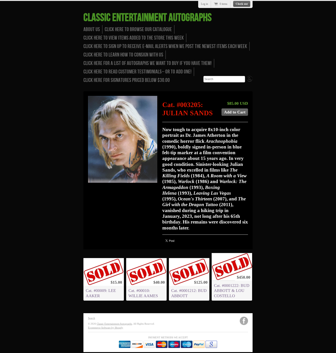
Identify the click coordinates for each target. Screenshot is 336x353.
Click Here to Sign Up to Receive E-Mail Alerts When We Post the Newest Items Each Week (165, 46)
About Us (91, 29)
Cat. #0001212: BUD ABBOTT (189, 293)
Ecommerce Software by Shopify (105, 327)
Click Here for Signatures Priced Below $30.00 (126, 80)
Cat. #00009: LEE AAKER (101, 293)
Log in (204, 3)
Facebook (244, 321)
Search (91, 318)
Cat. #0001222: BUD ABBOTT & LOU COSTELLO (231, 290)
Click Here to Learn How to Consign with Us (123, 54)
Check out (242, 3)
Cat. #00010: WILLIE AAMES (143, 293)
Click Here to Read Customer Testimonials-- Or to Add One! (137, 71)
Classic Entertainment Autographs (147, 17)
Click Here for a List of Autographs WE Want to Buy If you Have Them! (147, 63)
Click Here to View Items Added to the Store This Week (133, 38)
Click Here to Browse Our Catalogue (138, 29)
